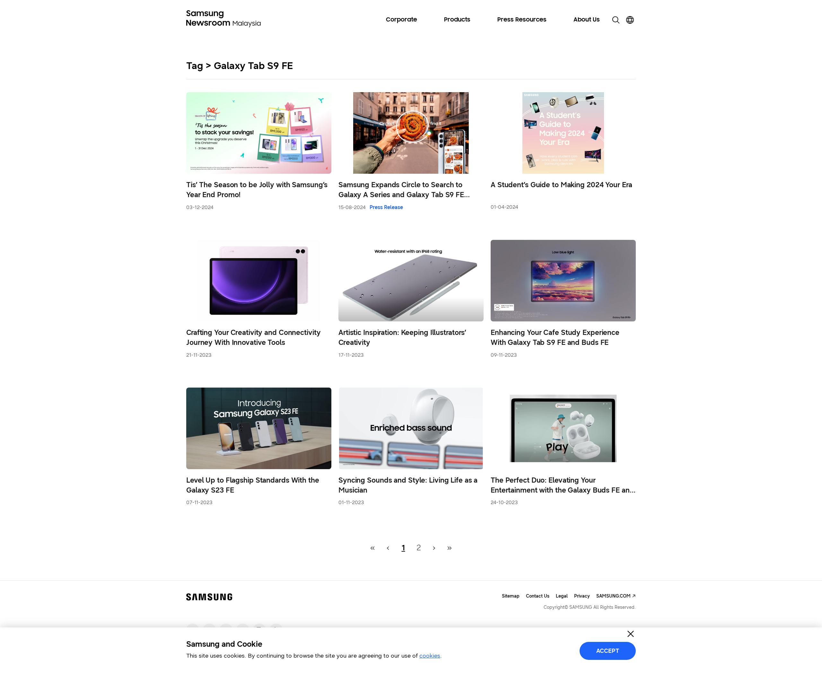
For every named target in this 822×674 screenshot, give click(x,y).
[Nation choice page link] (630, 20)
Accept (607, 650)
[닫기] (630, 634)
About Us (586, 20)
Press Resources (522, 20)
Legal (562, 596)
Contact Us (537, 596)
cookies (429, 655)
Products (457, 20)
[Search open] (616, 20)
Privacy (582, 596)
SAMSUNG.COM (613, 596)
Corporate (401, 20)
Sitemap (511, 596)
